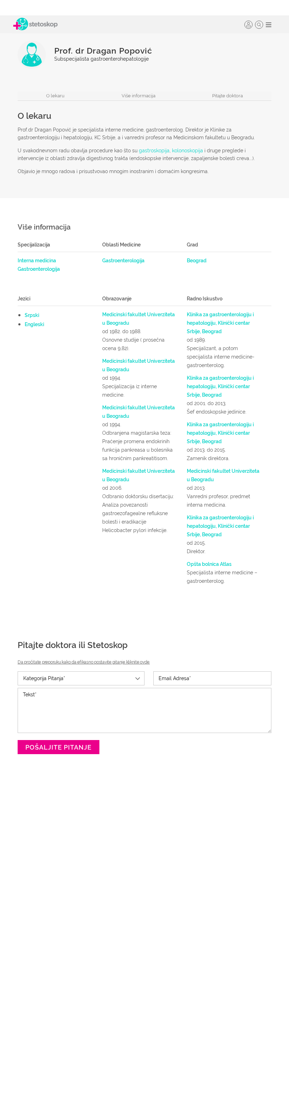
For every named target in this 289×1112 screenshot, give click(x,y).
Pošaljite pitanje (58, 747)
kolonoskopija (187, 150)
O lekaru (55, 95)
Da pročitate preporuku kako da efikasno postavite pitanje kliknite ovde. (84, 662)
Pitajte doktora (227, 95)
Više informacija (138, 95)
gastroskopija (154, 150)
